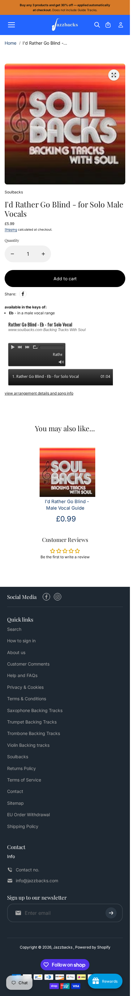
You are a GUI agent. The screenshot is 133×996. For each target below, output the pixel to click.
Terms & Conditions (26, 698)
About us (16, 652)
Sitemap (15, 803)
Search (14, 629)
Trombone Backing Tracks (33, 733)
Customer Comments (28, 663)
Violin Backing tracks (28, 745)
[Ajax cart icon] (108, 24)
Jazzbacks (63, 947)
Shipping (11, 229)
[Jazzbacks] (64, 25)
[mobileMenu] (11, 25)
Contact (15, 791)
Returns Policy (21, 768)
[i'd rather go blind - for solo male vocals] (114, 75)
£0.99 (66, 518)
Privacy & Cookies (25, 687)
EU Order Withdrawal (28, 814)
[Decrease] (12, 254)
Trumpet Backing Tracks (32, 721)
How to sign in (21, 640)
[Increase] (43, 254)
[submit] (111, 913)
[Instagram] (57, 596)
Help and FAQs (22, 675)
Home (10, 43)
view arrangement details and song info (39, 393)
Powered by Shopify (92, 947)
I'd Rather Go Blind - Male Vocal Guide (67, 505)
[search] (97, 24)
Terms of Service (24, 779)
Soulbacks (17, 756)
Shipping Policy (22, 826)
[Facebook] (23, 294)
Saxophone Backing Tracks (34, 710)
